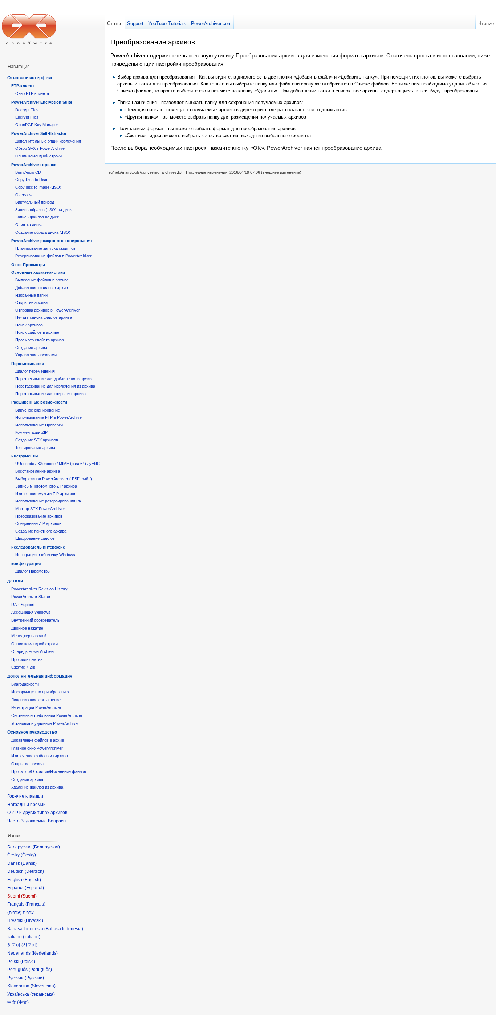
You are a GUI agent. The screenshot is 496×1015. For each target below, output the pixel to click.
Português (40, 969)
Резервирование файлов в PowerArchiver (53, 256)
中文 (23, 1002)
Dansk (29, 863)
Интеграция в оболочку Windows (45, 555)
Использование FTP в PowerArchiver (49, 417)
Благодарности (25, 684)
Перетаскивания (27, 363)
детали (15, 580)
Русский (34, 977)
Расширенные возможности (39, 402)
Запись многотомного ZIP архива (46, 486)
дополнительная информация (39, 676)
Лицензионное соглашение (36, 700)
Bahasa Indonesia (64, 928)
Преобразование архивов (38, 516)
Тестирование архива (35, 447)
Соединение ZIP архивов (38, 523)
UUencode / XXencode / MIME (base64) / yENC (57, 463)
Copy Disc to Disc (31, 179)
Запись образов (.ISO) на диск (43, 210)
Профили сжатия (26, 659)
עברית (14, 912)
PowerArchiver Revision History (39, 589)
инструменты (24, 456)
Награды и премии (26, 804)
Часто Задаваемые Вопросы (36, 820)
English (32, 879)
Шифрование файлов (35, 538)
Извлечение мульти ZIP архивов (45, 494)
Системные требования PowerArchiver (46, 715)
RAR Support (22, 604)
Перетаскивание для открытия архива (50, 394)
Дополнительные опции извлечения (48, 141)
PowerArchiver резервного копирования (51, 240)
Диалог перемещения (35, 371)
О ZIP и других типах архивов (37, 812)
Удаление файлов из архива (37, 787)
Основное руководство (32, 732)
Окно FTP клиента (32, 93)
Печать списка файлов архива (43, 317)
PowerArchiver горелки (34, 165)
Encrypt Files (26, 117)
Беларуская (46, 847)
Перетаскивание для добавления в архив (53, 379)
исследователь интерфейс (38, 547)
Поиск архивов (29, 325)
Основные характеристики (38, 272)
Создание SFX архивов (36, 440)
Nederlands (44, 953)
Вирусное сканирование (37, 410)
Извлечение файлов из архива (39, 756)
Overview (23, 195)
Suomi (29, 896)
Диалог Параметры (32, 571)
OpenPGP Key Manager (36, 125)
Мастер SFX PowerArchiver (40, 508)
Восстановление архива (37, 471)
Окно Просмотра (28, 264)
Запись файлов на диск (37, 217)
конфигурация (26, 563)
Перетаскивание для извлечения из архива (55, 386)
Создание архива (31, 347)
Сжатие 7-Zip (23, 667)
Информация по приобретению (40, 692)
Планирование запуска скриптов (45, 248)
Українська (42, 994)
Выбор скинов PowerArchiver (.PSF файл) (53, 479)
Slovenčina (43, 985)
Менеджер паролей (28, 636)
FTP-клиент (22, 86)
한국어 (29, 945)
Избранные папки (31, 295)
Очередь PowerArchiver (33, 651)
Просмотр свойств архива (39, 340)
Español (34, 887)
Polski (28, 961)
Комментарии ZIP (31, 432)
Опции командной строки (38, 156)
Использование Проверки (39, 425)
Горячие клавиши (25, 796)
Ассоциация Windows (30, 612)
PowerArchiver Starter (30, 596)
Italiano (31, 936)
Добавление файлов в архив (41, 287)
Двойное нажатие (27, 628)
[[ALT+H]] (29, 29)
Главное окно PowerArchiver (37, 748)
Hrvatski (34, 920)
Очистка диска (28, 224)
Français (35, 904)
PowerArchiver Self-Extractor (38, 133)
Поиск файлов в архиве (37, 332)
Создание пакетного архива (40, 531)
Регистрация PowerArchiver (36, 707)
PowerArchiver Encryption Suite (41, 102)
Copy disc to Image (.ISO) (38, 187)
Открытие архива (31, 302)
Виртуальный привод (34, 202)
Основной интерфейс (30, 77)
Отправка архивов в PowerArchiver (47, 310)
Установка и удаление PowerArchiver (45, 723)
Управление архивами (36, 355)
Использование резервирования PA (48, 501)
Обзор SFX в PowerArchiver (40, 148)
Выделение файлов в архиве (42, 280)
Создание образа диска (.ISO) (42, 232)
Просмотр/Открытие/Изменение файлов (48, 771)
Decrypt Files (27, 110)
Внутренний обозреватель (35, 620)
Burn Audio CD (28, 172)
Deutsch (34, 871)
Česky (28, 855)
